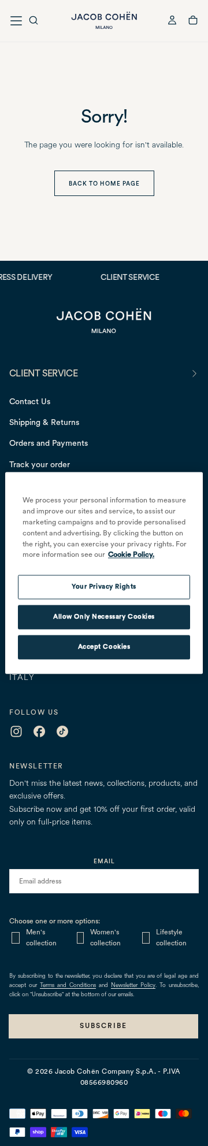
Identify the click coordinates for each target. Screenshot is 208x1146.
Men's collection (41, 937)
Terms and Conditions (68, 985)
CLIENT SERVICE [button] (43, 373)
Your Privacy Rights (104, 587)
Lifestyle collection (171, 937)
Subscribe (103, 1026)
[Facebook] (39, 731)
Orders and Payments (48, 443)
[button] (33, 21)
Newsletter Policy (133, 985)
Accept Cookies (104, 647)
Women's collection (105, 937)
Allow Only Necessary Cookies (104, 617)
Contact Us (29, 401)
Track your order (39, 464)
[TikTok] (62, 731)
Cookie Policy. (131, 554)
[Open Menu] (16, 21)
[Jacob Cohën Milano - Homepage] (104, 20)
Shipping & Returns (44, 422)
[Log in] (172, 21)
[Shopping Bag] (193, 22)
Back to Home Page (104, 183)
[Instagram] (16, 731)
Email (104, 860)
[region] (104, 573)
